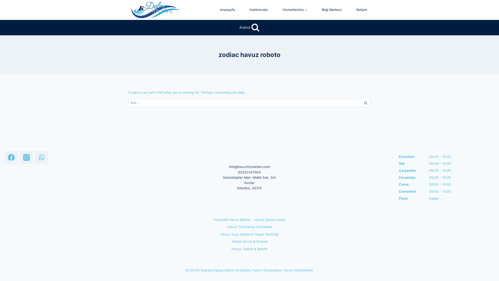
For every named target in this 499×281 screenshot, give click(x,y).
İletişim (361, 10)
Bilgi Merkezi (332, 10)
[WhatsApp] (41, 157)
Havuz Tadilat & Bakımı (250, 249)
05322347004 (249, 172)
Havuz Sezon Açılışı (270, 220)
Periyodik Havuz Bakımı (232, 220)
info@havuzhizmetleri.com (249, 167)
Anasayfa (227, 10)
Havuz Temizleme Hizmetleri (249, 227)
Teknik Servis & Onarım (250, 242)
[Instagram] (26, 157)
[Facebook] (11, 157)
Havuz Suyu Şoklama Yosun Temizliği (249, 234)
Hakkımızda (259, 10)
